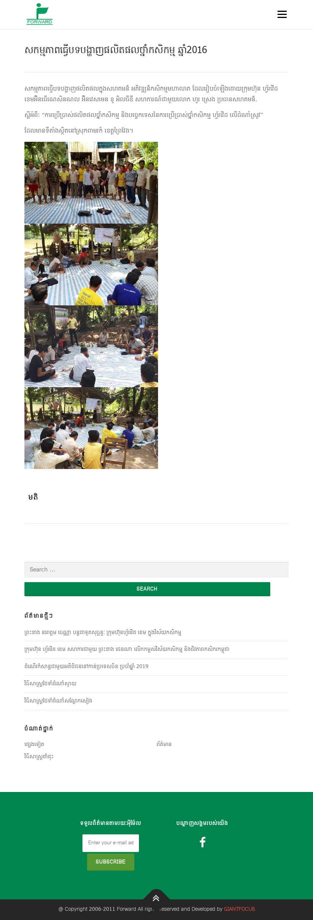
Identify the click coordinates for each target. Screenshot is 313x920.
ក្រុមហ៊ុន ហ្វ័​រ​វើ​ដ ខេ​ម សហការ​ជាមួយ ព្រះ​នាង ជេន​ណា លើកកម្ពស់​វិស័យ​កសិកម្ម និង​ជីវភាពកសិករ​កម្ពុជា (126, 650)
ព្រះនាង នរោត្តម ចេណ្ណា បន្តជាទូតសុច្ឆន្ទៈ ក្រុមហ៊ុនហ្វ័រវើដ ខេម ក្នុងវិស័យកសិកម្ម (102, 633)
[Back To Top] (156, 899)
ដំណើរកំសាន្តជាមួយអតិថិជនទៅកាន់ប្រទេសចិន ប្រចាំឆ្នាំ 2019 (86, 667)
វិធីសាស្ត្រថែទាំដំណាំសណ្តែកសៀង (58, 701)
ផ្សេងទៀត (34, 745)
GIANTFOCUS (239, 909)
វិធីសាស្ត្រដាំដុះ (38, 757)
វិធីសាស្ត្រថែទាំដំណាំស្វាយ (50, 684)
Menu (281, 14)
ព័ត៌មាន (164, 745)
